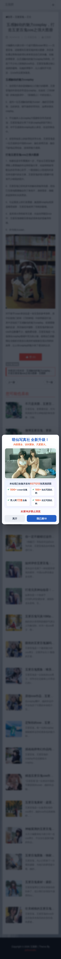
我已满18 (42, 518)
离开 (14, 518)
